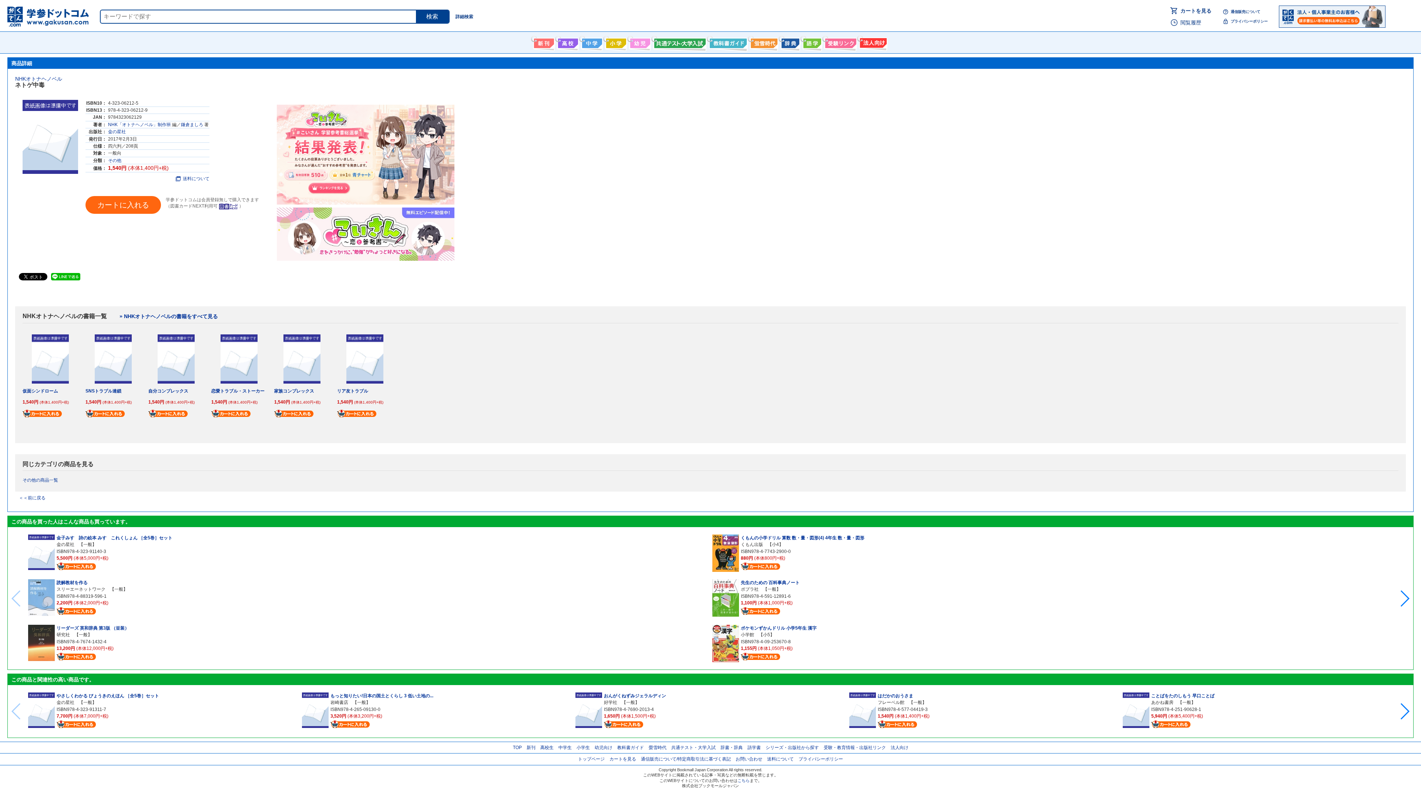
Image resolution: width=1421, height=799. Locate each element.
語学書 (811, 42)
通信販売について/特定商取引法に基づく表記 (686, 759)
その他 (114, 160)
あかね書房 (1162, 702)
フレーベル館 (891, 702)
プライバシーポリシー (1249, 21)
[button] (1405, 598)
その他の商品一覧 (40, 480)
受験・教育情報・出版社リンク (855, 747)
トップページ (591, 759)
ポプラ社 (750, 589)
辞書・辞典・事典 (789, 42)
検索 (432, 16)
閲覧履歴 (1190, 23)
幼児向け (639, 42)
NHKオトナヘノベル (38, 79)
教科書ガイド (727, 42)
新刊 (531, 747)
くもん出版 (752, 544)
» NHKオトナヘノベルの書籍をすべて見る (169, 316)
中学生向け (591, 42)
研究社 (63, 634)
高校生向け (567, 42)
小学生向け (615, 42)
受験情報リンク (839, 42)
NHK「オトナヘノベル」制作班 (139, 124)
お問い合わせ (749, 759)
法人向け (872, 42)
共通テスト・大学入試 (679, 42)
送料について (196, 178)
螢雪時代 (763, 42)
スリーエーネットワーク (81, 589)
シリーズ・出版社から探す (792, 747)
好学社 (610, 702)
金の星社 (117, 131)
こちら (744, 780)
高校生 (547, 747)
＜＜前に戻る (32, 497)
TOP (517, 747)
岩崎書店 (339, 702)
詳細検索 (464, 16)
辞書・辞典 (731, 747)
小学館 (747, 634)
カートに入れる (123, 205)
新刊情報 (543, 42)
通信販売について (1245, 12)
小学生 (583, 747)
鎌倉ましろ (192, 124)
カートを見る (1196, 11)
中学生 (565, 747)
